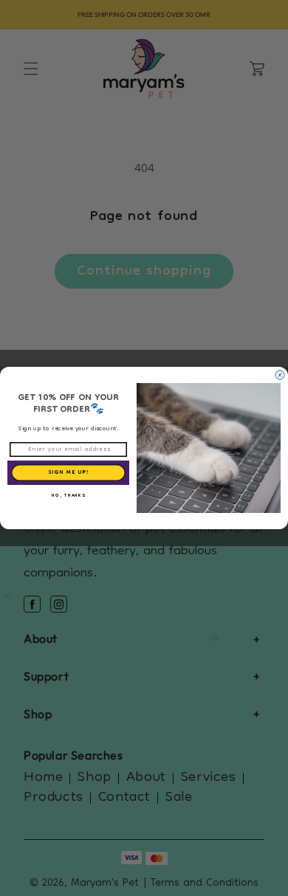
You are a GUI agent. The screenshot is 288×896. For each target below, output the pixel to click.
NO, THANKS (68, 496)
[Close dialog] (279, 375)
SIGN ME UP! (68, 472)
